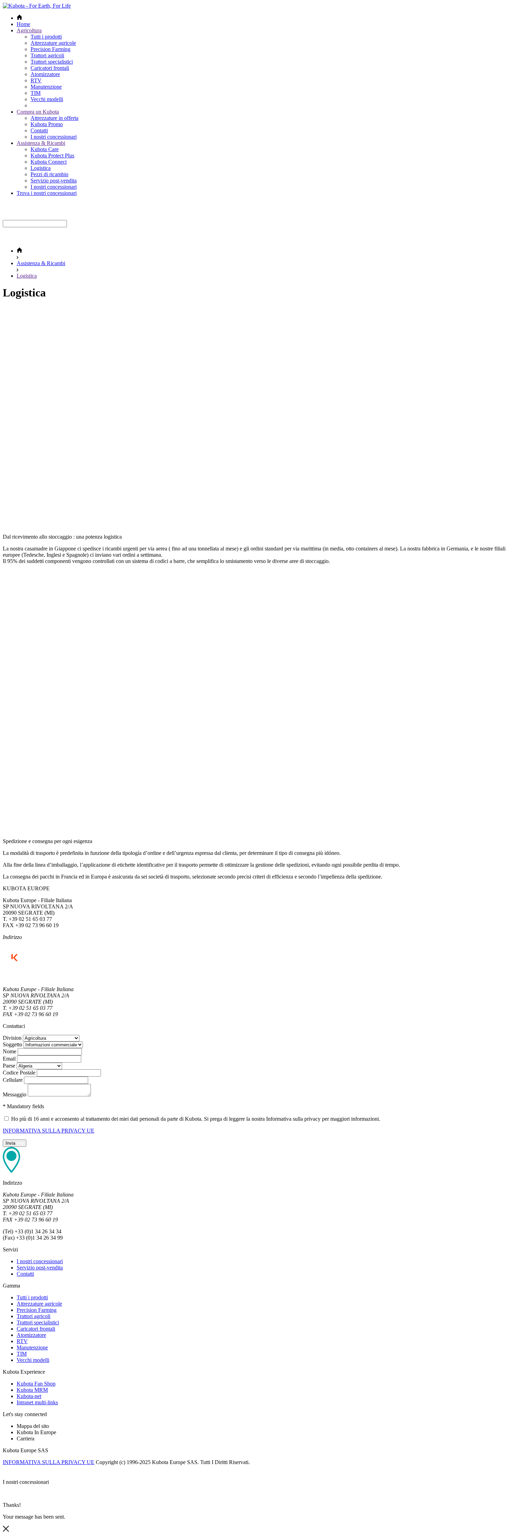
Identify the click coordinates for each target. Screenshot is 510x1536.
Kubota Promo (47, 124)
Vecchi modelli (47, 99)
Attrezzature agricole (53, 43)
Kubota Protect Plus (52, 155)
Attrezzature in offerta (54, 118)
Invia (11, 1143)
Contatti (39, 130)
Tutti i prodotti (46, 37)
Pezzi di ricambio (49, 174)
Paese (9, 1066)
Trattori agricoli (47, 55)
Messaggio (14, 1094)
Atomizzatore (45, 74)
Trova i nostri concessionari (47, 193)
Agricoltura (29, 30)
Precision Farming (50, 49)
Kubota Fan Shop (36, 1384)
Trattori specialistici (52, 62)
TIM (36, 93)
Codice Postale (19, 1073)
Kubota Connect (49, 162)
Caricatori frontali (50, 68)
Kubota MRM (32, 1390)
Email (9, 1059)
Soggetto (12, 1044)
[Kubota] (37, 6)
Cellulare (13, 1080)
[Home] (19, 251)
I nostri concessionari (54, 137)
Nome (9, 1051)
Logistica (41, 168)
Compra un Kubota (38, 112)
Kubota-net (29, 1396)
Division (12, 1038)
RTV (36, 80)
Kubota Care (45, 149)
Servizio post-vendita (54, 180)
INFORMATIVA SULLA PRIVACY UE (48, 1131)
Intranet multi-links (37, 1402)
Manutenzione (46, 87)
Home (23, 24)
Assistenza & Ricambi (41, 143)
